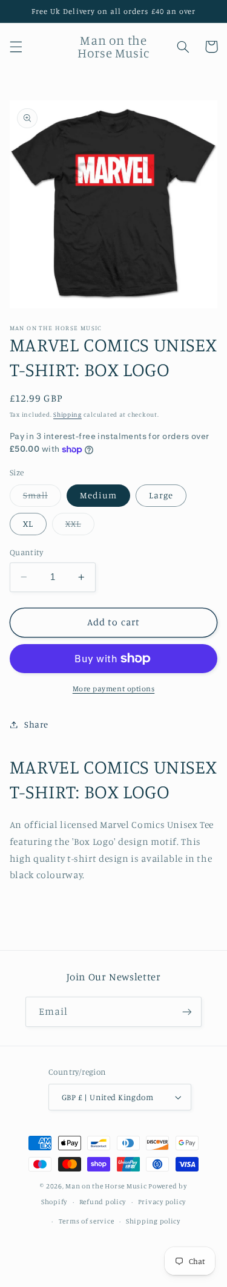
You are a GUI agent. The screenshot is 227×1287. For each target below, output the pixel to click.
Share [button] (36, 724)
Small (42, 498)
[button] (16, 46)
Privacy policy (162, 1201)
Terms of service (86, 1221)
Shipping (67, 414)
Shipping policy (153, 1221)
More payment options (114, 688)
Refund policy (103, 1201)
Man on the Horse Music (106, 1186)
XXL (79, 526)
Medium (98, 495)
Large (161, 495)
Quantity (26, 552)
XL (28, 523)
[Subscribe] (187, 1011)
